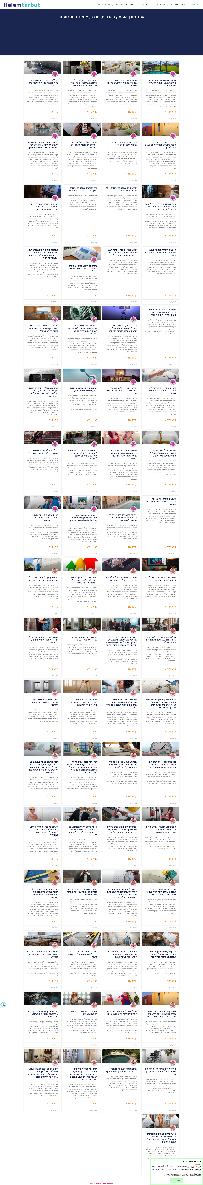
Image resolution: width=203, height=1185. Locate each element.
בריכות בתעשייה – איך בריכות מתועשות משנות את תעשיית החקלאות (162, 83)
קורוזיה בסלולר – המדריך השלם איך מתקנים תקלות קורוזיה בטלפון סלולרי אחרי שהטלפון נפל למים (43, 392)
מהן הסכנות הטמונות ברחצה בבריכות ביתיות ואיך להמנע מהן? (121, 1070)
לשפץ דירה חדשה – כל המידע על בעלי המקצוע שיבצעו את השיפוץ (44, 702)
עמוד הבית (195, 4)
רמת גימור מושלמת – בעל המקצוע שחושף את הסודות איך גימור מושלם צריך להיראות (161, 892)
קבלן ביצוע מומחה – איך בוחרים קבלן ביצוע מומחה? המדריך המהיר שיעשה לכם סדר (161, 829)
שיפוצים (158, 4)
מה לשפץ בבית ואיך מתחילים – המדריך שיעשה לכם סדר (82, 638)
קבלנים (165, 4)
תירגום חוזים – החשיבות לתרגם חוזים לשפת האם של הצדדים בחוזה (161, 390)
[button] (3, 1004)
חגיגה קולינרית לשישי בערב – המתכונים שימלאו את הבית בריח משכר (160, 252)
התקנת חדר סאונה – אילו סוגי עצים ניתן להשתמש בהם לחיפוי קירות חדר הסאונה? (43, 328)
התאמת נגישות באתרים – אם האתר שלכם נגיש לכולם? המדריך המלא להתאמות (44, 206)
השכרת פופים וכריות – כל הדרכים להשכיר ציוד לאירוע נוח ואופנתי (161, 501)
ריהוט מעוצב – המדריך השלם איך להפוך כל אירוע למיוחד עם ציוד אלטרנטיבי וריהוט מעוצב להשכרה (81, 454)
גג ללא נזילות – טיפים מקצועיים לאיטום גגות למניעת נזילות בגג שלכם (43, 83)
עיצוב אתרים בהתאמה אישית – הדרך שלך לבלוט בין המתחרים (82, 189)
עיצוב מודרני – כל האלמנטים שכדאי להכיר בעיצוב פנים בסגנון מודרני (121, 390)
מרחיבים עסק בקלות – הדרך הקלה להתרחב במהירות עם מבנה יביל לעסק (160, 145)
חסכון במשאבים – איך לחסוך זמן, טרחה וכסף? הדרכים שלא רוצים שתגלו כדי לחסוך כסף (122, 764)
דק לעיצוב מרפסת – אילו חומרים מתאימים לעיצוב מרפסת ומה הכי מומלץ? (42, 954)
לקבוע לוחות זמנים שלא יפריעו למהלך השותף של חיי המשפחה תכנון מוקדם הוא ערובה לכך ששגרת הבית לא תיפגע (122, 893)
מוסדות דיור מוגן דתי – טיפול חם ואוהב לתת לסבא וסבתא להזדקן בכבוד (160, 1071)
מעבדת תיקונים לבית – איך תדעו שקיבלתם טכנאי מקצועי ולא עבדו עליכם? (42, 1014)
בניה (151, 4)
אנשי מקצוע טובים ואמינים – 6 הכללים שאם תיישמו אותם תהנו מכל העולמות (82, 892)
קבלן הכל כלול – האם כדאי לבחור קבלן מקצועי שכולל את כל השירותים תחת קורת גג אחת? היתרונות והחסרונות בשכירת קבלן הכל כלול (82, 767)
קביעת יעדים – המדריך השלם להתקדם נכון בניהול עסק (83, 389)
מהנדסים (144, 4)
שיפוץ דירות (101, 4)
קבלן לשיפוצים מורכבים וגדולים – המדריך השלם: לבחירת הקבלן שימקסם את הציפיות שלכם (121, 829)
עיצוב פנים (119, 4)
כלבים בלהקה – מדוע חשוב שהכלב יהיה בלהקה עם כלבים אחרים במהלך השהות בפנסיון (123, 328)
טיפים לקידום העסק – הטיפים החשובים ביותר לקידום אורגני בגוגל (83, 268)
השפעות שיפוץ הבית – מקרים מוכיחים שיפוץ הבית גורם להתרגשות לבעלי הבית (122, 954)
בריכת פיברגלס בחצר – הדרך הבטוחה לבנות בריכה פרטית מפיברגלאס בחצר (123, 517)
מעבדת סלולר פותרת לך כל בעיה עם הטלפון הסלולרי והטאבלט (121, 579)
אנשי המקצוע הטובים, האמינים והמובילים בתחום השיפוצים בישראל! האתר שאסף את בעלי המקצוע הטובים (161, 1138)
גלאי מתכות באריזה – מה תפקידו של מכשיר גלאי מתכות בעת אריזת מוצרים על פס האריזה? (82, 329)
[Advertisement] (101, 40)
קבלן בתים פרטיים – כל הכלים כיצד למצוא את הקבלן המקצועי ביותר (82, 954)
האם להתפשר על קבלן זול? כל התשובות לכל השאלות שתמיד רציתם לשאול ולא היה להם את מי (83, 831)
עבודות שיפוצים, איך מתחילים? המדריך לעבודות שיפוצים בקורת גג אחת (43, 640)
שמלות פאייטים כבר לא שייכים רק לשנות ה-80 (82, 1013)
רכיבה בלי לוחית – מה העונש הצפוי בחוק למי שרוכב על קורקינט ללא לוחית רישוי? (162, 312)
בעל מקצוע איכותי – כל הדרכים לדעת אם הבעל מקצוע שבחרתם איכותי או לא (161, 640)
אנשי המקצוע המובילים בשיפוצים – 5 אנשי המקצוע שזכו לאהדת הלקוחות (84, 702)
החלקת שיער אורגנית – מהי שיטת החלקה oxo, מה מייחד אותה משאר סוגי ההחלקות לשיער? (123, 454)
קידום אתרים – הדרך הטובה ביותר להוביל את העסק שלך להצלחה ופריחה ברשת (84, 580)
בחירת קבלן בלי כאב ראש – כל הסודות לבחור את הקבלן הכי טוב (43, 579)
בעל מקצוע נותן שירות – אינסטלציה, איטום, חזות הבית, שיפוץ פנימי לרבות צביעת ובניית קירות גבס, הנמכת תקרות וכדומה (121, 641)
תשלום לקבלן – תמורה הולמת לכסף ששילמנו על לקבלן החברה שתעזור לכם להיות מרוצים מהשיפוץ (43, 831)
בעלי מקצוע (185, 4)
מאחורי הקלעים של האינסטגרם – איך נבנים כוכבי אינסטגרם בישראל (82, 145)
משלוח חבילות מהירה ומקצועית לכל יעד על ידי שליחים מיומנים (122, 1013)
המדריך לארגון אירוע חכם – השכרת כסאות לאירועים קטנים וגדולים (122, 83)
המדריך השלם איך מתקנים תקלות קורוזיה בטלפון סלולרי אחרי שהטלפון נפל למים (162, 453)
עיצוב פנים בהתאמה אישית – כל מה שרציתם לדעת (121, 189)
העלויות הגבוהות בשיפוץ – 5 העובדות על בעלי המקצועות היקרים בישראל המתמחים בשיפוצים (44, 893)
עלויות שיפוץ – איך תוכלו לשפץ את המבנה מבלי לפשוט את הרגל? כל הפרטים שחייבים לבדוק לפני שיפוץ (161, 703)
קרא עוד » (170, 112)
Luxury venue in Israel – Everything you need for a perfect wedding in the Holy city (83, 519)
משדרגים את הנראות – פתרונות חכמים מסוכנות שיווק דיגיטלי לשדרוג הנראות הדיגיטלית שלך (43, 145)
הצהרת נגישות (95, 1184)
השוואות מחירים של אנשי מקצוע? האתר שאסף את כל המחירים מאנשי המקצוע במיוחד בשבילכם (121, 703)
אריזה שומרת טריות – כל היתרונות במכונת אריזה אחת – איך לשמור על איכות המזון (83, 83)
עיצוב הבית (174, 4)
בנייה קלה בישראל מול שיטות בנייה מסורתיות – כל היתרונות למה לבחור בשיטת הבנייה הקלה (161, 1014)
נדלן (137, 4)
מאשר (176, 1181)
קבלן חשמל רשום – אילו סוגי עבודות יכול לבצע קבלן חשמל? (43, 452)
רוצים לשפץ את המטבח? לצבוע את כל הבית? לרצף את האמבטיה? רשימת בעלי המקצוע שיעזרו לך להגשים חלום (43, 1073)
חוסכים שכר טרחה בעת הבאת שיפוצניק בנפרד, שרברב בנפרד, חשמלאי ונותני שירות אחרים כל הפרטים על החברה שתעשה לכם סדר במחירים (43, 767)
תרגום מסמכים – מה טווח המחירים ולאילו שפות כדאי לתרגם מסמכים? (45, 517)
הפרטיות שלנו (108, 1184)
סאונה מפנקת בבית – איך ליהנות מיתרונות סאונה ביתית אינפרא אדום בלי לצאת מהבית (160, 206)
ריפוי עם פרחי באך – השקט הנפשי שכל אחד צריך (124, 144)
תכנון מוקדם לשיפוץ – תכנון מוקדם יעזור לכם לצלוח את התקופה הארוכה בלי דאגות (163, 954)
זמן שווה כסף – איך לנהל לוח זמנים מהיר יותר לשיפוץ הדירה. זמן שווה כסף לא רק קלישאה (161, 764)
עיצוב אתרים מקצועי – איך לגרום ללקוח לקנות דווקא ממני (160, 579)
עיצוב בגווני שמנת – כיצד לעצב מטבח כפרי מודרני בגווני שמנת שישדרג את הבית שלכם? (122, 252)
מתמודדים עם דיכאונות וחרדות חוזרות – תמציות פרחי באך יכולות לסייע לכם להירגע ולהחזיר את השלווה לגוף (42, 254)
